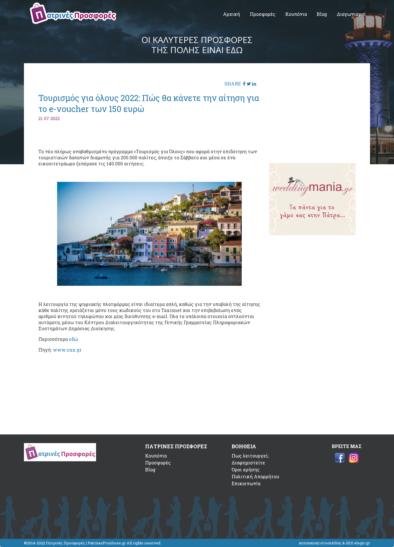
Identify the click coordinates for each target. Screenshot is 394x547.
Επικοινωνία (246, 483)
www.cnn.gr (67, 350)
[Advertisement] (312, 114)
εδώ (73, 339)
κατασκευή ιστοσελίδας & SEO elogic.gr (334, 543)
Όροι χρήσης (246, 469)
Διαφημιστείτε (248, 463)
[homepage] (73, 22)
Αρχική (231, 14)
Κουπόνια (296, 14)
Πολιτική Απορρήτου (255, 476)
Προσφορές (262, 14)
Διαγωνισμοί (351, 14)
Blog (322, 14)
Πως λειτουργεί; (250, 456)
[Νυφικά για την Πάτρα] (312, 233)
